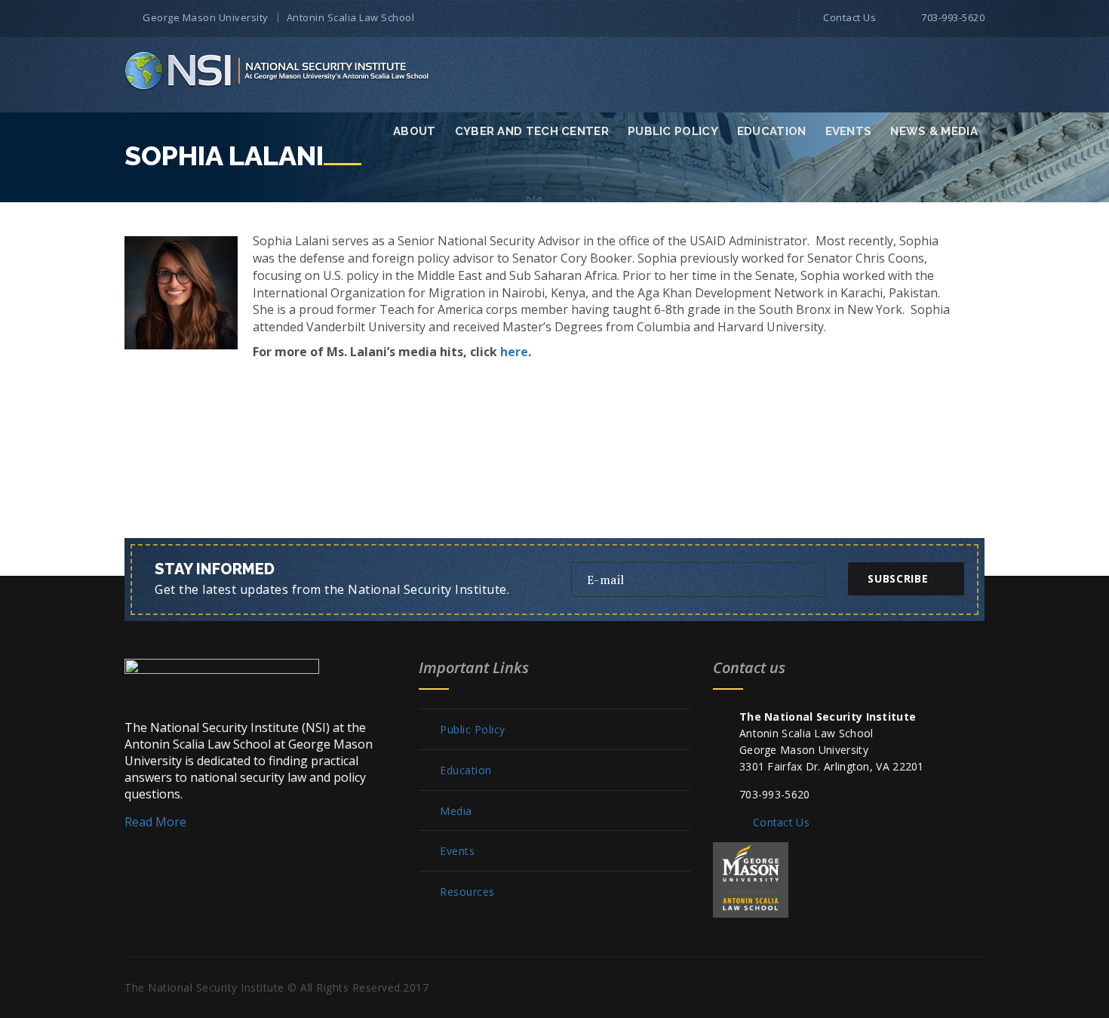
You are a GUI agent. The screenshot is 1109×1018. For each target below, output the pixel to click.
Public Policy (673, 131)
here (514, 351)
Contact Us (849, 17)
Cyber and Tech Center (532, 131)
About (414, 131)
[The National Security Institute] (278, 70)
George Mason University (206, 17)
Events (848, 131)
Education (771, 131)
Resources (467, 892)
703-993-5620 (953, 17)
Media (456, 811)
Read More (155, 821)
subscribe (898, 578)
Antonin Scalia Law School (351, 17)
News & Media (934, 131)
